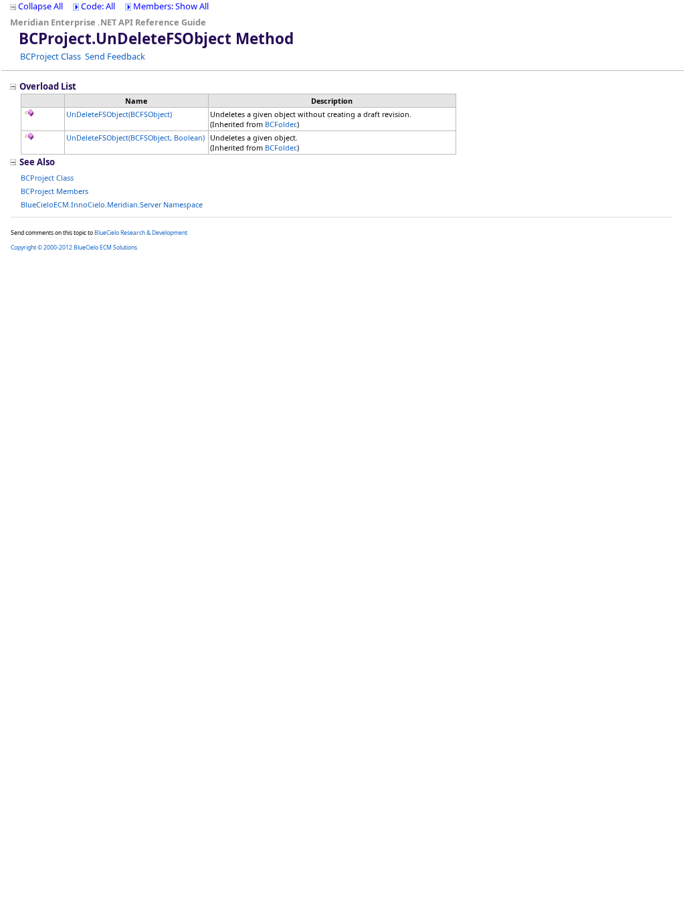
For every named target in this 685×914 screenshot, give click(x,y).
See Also (37, 162)
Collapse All (40, 6)
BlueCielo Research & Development (140, 233)
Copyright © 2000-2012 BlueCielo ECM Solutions (74, 248)
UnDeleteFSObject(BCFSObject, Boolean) (135, 137)
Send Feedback (115, 56)
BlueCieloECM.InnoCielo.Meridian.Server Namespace (112, 204)
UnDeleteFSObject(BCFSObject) (119, 114)
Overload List (47, 86)
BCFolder (280, 124)
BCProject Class (50, 56)
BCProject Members (54, 191)
